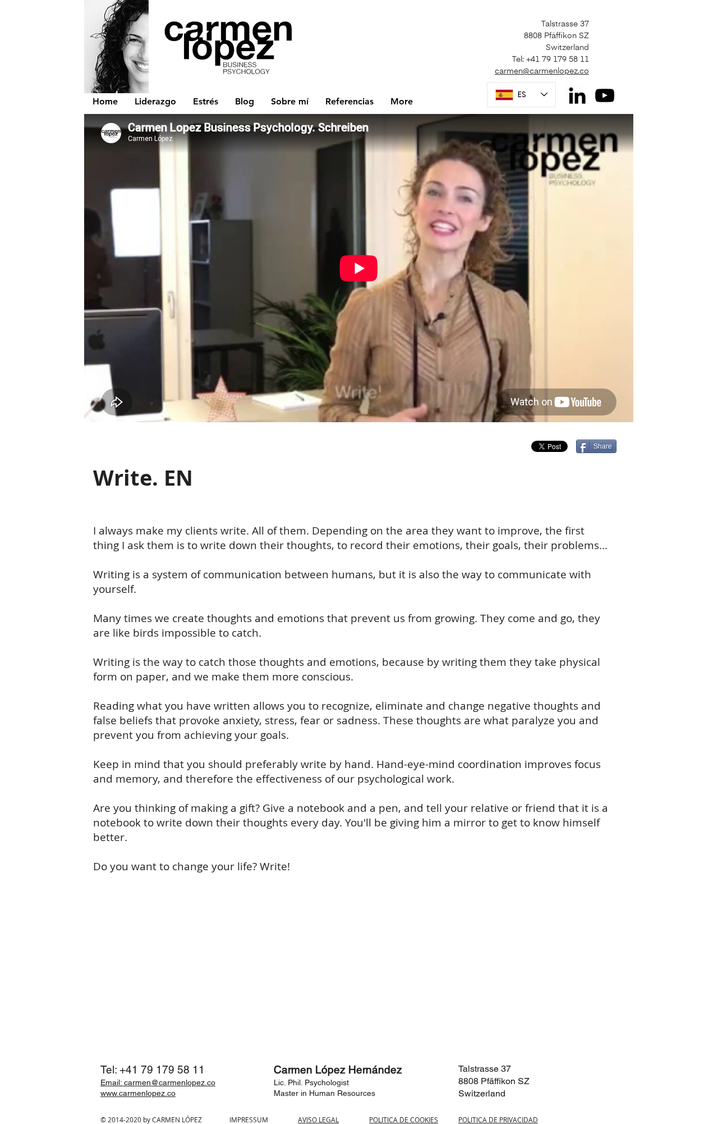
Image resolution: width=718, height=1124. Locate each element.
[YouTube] (604, 95)
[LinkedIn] (577, 95)
